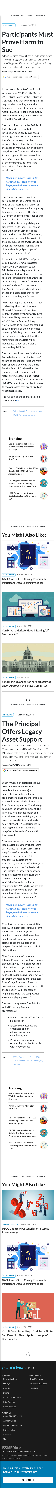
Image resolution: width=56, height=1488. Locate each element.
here (18, 400)
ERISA (15, 1061)
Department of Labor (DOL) (30, 1057)
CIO (3, 1451)
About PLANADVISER (12, 1416)
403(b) (15, 1057)
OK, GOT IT (28, 1480)
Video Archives (9, 1407)
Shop (5, 1439)
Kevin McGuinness (22, 71)
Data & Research (10, 1224)
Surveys (6, 1384)
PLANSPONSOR (28, 1451)
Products (7, 715)
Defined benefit (19, 411)
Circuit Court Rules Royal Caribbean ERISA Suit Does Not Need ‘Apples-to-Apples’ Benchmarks (27, 1335)
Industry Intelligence (12, 1397)
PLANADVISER (13, 1451)
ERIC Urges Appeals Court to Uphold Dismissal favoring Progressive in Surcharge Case (22, 483)
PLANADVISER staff (22, 765)
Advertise (7, 1434)
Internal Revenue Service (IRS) (31, 1061)
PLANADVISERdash (38, 1384)
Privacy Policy (28, 1471)
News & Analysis (10, 1379)
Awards (6, 1388)
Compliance (8, 25)
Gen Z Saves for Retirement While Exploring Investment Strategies (21, 447)
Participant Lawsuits (27, 415)
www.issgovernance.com (12, 1458)
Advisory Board (9, 1421)
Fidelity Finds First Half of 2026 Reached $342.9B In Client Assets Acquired (23, 471)
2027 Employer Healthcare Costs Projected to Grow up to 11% (22, 496)
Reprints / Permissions (12, 1425)
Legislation (17, 1064)
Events (6, 1393)
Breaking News (36, 1379)
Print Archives (9, 1402)
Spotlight (34, 1388)
